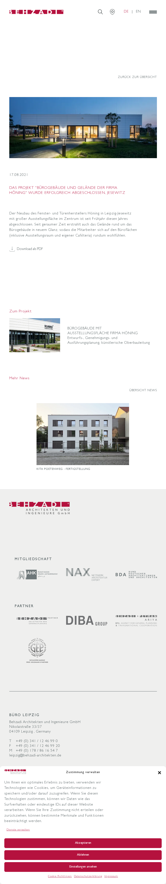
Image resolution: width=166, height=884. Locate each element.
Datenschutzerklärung (88, 876)
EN (138, 12)
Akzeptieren (83, 843)
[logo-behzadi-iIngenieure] (39, 508)
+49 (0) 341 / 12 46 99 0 (37, 741)
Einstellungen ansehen (83, 867)
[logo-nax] (86, 574)
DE (126, 12)
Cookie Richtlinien (60, 876)
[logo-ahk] (37, 574)
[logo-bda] (136, 574)
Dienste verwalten (18, 830)
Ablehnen (83, 855)
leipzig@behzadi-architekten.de (35, 755)
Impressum (111, 876)
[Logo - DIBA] (86, 621)
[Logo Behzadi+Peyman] (136, 620)
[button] (159, 772)
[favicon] (36, 12)
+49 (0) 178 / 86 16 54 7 (37, 751)
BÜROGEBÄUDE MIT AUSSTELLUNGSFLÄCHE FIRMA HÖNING (102, 331)
